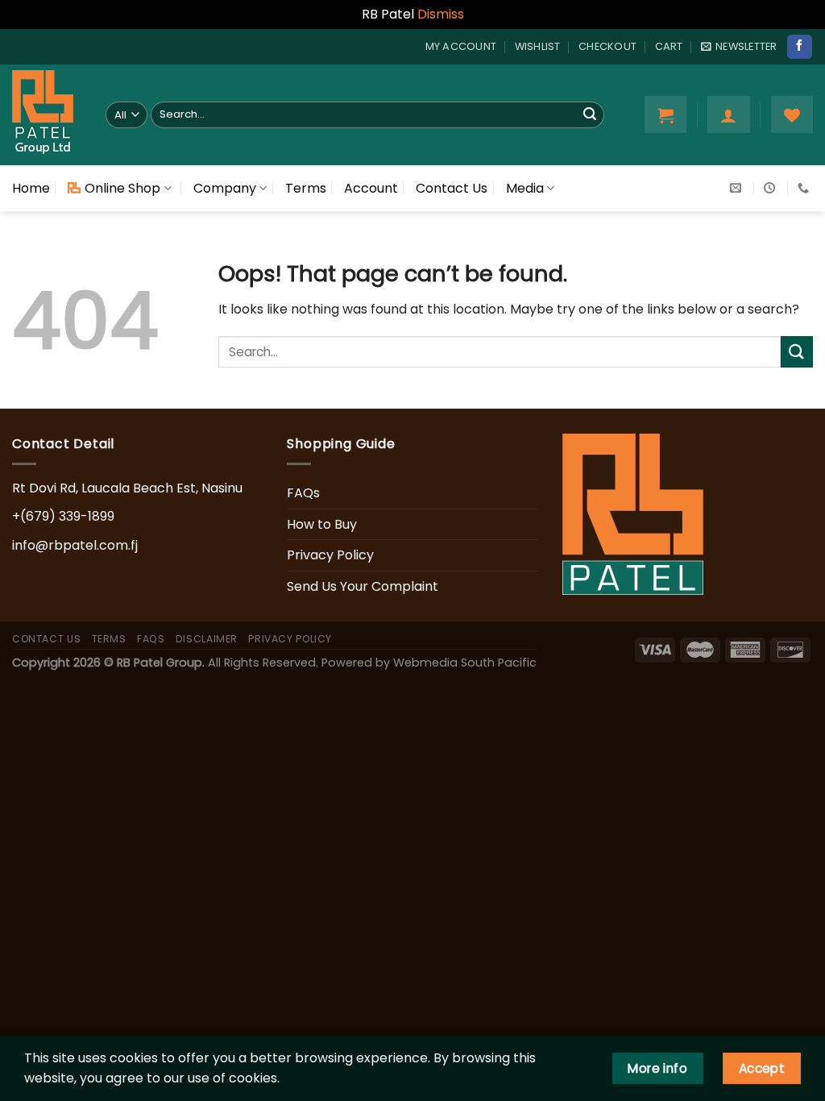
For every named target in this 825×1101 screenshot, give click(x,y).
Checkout (607, 46)
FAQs (303, 493)
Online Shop (122, 188)
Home (31, 188)
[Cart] (665, 114)
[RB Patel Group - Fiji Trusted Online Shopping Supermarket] (46, 115)
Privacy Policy (330, 555)
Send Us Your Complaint (362, 586)
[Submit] (589, 114)
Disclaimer (207, 639)
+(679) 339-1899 (63, 516)
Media (525, 188)
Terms (305, 188)
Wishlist (538, 46)
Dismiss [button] (440, 14)
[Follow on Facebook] (799, 47)
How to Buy (322, 524)
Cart (669, 46)
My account (461, 46)
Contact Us (451, 188)
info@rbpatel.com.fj (75, 545)
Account (371, 188)
